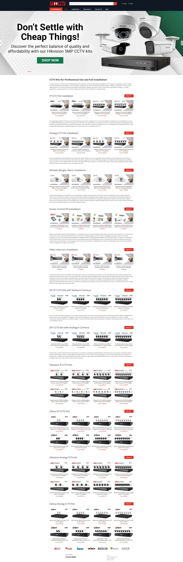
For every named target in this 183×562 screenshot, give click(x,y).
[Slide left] (1, 43)
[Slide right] (182, 43)
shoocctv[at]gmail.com (112, 557)
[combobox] (92, 3)
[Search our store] (115, 3)
